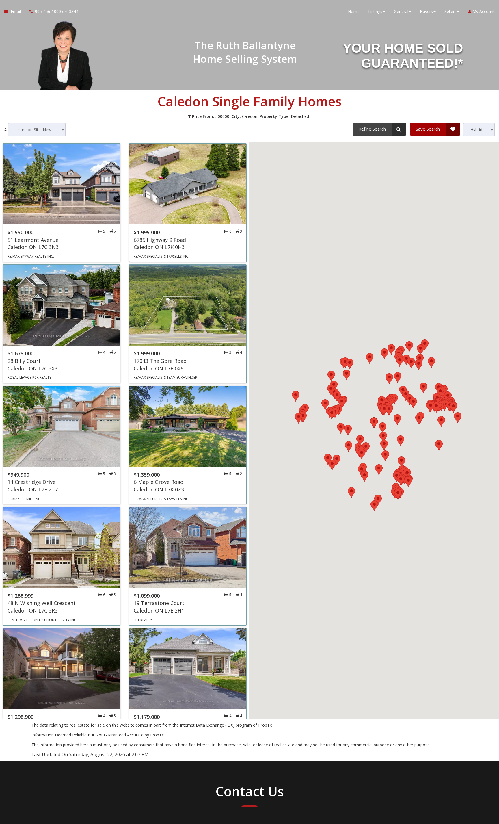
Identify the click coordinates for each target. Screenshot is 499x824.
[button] (389, 378)
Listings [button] (375, 11)
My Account (483, 11)
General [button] (401, 11)
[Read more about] (61, 203)
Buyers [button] (426, 11)
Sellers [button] (450, 11)
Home (354, 11)
